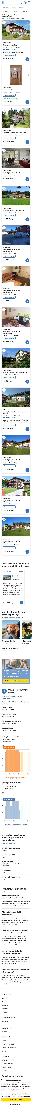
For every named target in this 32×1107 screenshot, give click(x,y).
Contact (4, 1051)
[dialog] (16, 1092)
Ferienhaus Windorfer (16, 940)
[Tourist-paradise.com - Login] (26, 2)
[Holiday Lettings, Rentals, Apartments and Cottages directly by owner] (3, 2)
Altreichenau (6, 920)
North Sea (5, 998)
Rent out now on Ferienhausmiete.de (16, 681)
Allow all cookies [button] (16, 1099)
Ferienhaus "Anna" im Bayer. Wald (12, 942)
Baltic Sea (5, 1002)
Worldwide (5, 1009)
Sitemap (4, 1012)
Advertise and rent (8, 1060)
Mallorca (5, 1005)
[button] (30, 2)
